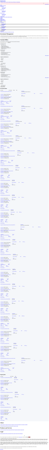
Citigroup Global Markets (4, 46)
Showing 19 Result (3, 86)
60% (1, 59)
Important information (3, 433)
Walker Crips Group (2, 19)
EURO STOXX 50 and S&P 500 (5, 54)
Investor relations (18, 424)
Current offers (2, 6)
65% (1, 58)
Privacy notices (13, 433)
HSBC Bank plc (3, 45)
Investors (1, 18)
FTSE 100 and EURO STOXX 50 (5, 52)
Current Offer (2, 22)
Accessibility (25, 424)
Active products (2, 9)
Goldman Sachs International (4, 69)
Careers (15, 424)
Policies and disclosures (8, 433)
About (2, 0)
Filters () (9, 42)
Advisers (1, 17)
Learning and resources (8, 424)
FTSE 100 (2, 51)
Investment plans (4, 7)
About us (4, 424)
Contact (4, 0)
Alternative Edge (2, 16)
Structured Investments (3, 5)
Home (1, 0)
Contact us (1, 424)
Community (12, 424)
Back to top (1, 449)
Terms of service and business (19, 433)
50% (1, 82)
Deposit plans (3, 8)
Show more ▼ (47, 55)
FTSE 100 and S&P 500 (4, 53)
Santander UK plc (3, 48)
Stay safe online (47, 4)
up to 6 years (2, 85)
